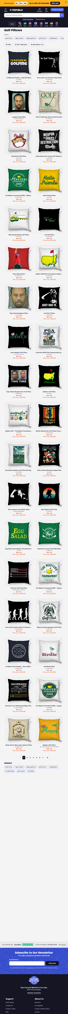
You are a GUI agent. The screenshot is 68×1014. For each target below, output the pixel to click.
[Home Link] (16, 10)
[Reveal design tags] (30, 74)
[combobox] (32, 15)
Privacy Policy (30, 967)
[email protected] (19, 354)
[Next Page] (47, 757)
